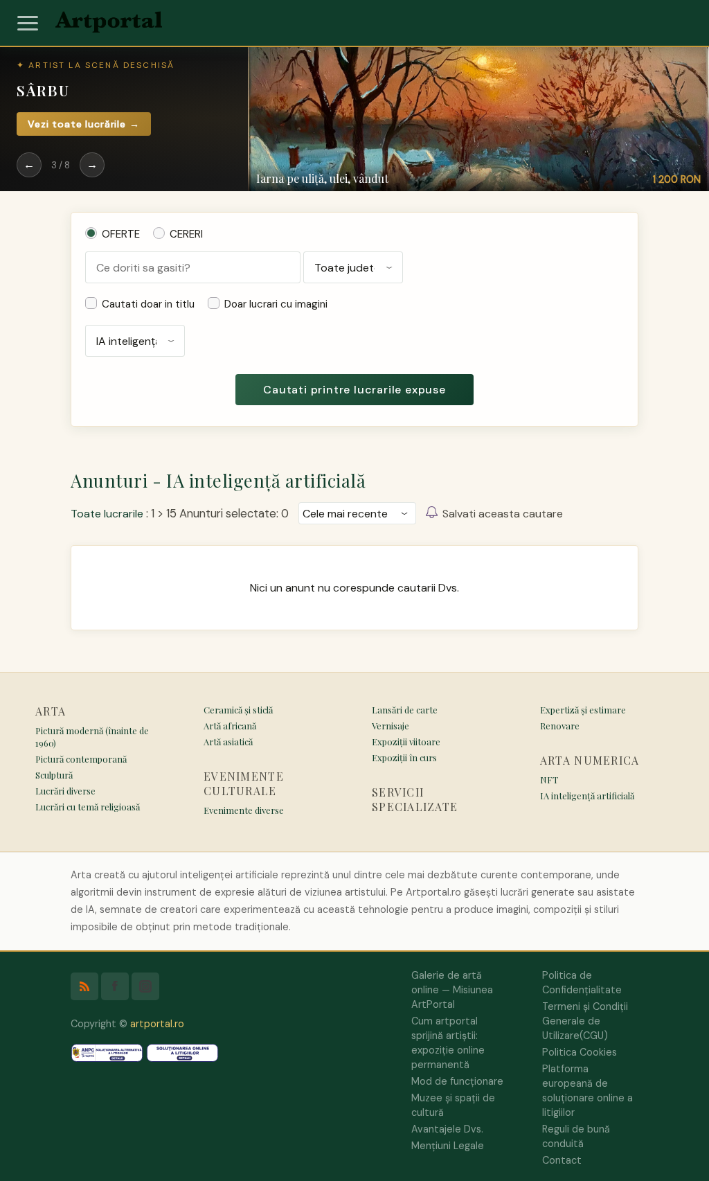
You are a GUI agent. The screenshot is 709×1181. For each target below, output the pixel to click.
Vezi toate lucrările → (84, 124)
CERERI (186, 234)
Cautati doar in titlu (148, 304)
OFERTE (121, 234)
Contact (562, 1160)
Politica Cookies (579, 1052)
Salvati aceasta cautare (502, 513)
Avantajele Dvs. (447, 1129)
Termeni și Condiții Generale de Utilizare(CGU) (585, 1021)
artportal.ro (157, 1024)
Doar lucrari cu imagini (275, 304)
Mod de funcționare (457, 1081)
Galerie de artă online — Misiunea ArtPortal (452, 990)
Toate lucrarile (107, 513)
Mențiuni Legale (447, 1145)
